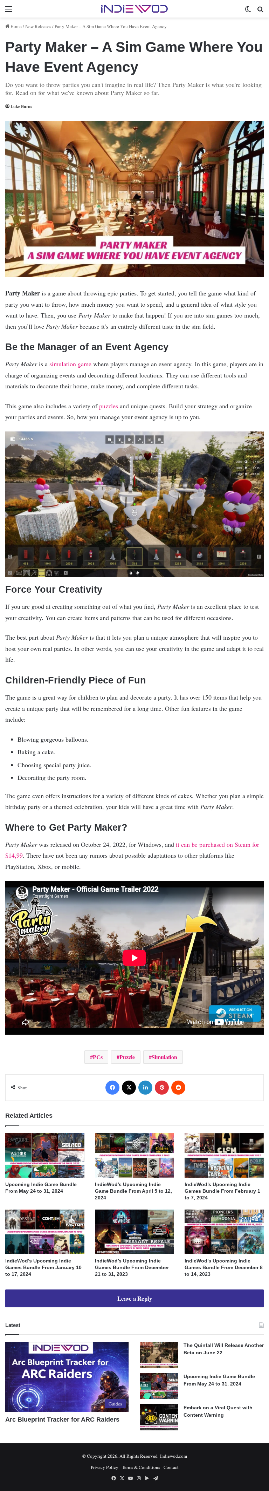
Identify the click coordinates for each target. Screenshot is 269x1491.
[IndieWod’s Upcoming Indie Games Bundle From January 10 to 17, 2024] (44, 1232)
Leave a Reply (134, 1298)
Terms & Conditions (141, 1467)
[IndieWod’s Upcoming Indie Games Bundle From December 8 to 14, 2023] (224, 1232)
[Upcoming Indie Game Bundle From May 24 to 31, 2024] (44, 1155)
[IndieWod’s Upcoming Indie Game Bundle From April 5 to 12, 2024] (134, 1155)
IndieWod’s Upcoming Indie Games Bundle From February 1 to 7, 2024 (222, 1191)
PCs (98, 1057)
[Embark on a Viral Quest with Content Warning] (159, 1417)
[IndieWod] (134, 9)
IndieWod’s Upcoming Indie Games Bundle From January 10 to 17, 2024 (43, 1267)
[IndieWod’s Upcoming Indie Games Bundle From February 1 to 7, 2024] (224, 1155)
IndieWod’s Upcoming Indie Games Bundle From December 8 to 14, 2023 (224, 1267)
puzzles (108, 406)
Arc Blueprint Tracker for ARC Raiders (62, 1419)
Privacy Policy (104, 1467)
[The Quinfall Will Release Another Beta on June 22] (159, 1355)
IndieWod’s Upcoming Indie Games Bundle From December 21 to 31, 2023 (132, 1267)
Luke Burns (21, 106)
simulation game (70, 364)
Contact (171, 1467)
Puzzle (127, 1057)
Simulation (164, 1057)
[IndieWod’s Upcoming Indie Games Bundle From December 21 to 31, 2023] (134, 1232)
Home (15, 26)
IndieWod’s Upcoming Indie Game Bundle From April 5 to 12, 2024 (133, 1191)
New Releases (38, 26)
